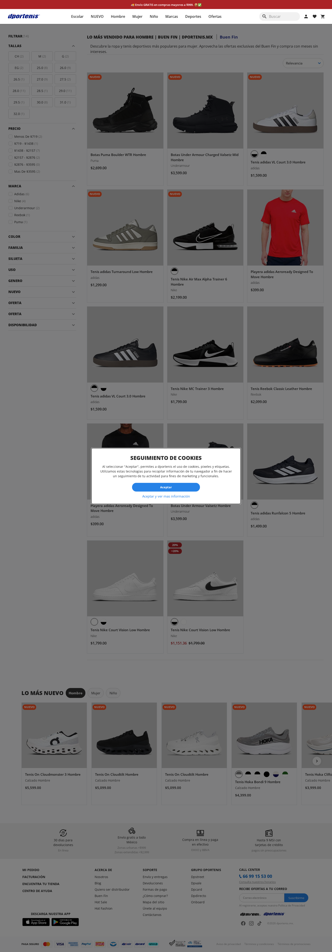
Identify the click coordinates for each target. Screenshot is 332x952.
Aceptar (166, 487)
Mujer (137, 16)
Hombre (118, 16)
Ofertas (215, 16)
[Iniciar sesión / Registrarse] (306, 16)
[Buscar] (264, 16)
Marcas (171, 16)
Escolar (77, 16)
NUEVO (97, 16)
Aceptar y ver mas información (166, 496)
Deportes (193, 16)
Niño (154, 16)
